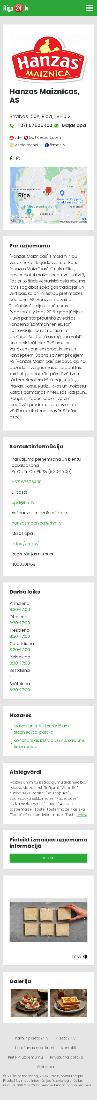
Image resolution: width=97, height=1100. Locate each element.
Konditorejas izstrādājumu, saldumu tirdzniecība (50, 743)
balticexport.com (45, 137)
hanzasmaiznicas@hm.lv (37, 523)
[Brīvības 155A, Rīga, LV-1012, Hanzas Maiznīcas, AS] (48, 195)
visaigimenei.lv (28, 145)
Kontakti (68, 1047)
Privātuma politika (66, 1057)
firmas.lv (57, 145)
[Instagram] (18, 158)
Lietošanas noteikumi (34, 1047)
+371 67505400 (32, 125)
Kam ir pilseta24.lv (31, 1038)
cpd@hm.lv (23, 502)
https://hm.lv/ (25, 544)
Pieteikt (48, 858)
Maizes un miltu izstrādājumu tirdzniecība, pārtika (42, 729)
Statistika (45, 1066)
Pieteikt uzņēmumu (25, 1057)
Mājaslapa (71, 125)
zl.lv (18, 137)
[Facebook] (11, 158)
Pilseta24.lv (66, 1038)
